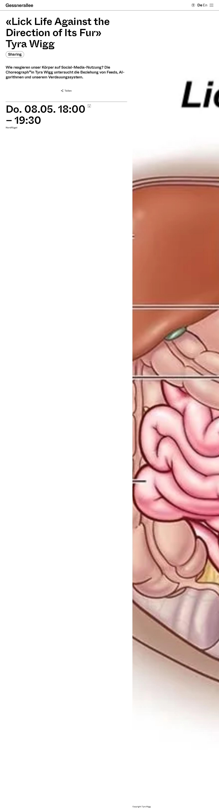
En (205, 5)
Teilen (68, 90)
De (199, 5)
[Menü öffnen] (211, 5)
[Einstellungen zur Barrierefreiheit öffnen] (193, 5)
